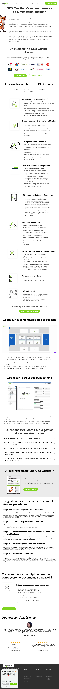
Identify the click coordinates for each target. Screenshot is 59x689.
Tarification (26, 681)
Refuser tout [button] (6, 683)
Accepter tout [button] (14, 683)
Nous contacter (49, 681)
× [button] (17, 670)
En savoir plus (10, 681)
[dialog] (9, 678)
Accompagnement (28, 678)
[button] (29, 438)
